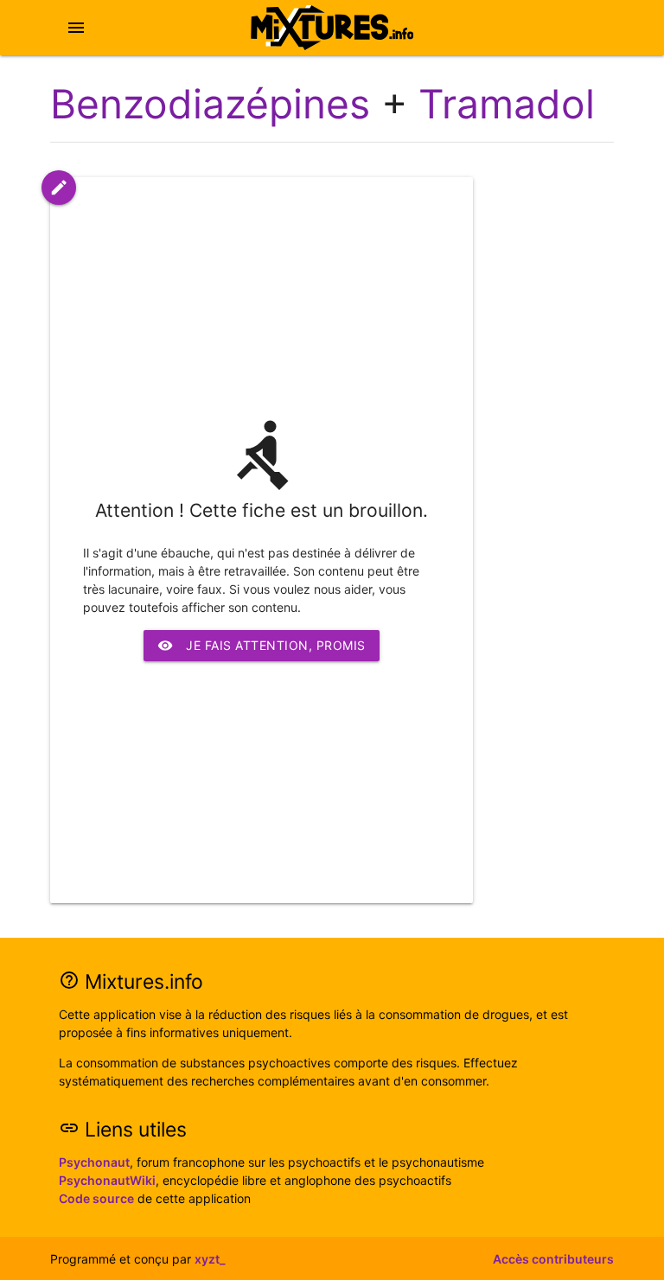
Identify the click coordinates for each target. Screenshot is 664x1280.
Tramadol (506, 104)
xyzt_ (210, 1258)
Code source (96, 1198)
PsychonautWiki (107, 1180)
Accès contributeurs (553, 1258)
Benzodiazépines (210, 104)
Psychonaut (94, 1162)
